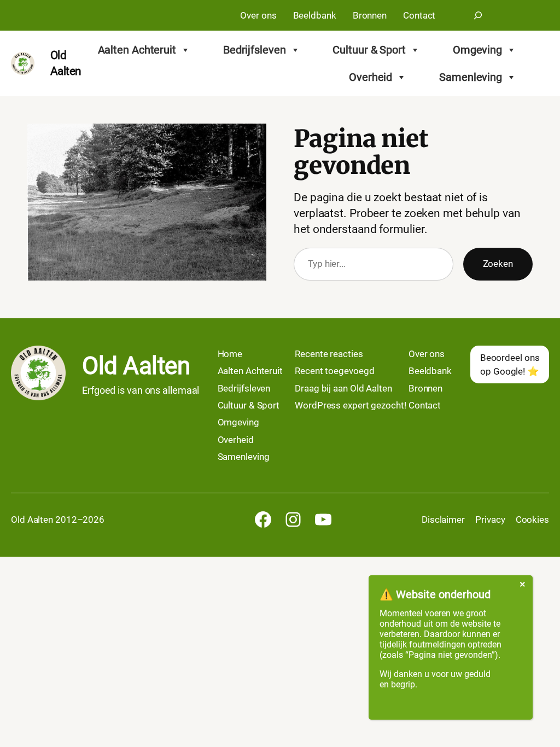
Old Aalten (136, 366)
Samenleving (470, 77)
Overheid (370, 77)
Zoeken (498, 263)
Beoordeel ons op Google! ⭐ (510, 364)
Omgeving (477, 49)
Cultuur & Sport (369, 49)
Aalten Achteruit (137, 49)
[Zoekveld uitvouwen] (478, 15)
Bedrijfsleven (254, 49)
